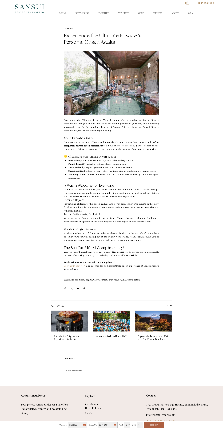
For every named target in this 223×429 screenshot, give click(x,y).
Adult (121, 425)
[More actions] (157, 28)
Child (134, 425)
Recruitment (91, 404)
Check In (63, 425)
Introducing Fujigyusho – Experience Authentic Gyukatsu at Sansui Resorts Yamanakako (68, 338)
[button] (84, 424)
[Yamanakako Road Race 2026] (111, 321)
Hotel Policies (93, 408)
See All (169, 306)
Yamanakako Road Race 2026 (111, 336)
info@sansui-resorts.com (160, 415)
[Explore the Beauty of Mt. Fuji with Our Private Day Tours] (153, 321)
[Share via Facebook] (65, 288)
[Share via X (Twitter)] (71, 288)
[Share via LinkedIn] (77, 288)
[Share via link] (84, 288)
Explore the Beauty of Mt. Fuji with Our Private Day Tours (153, 338)
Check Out (93, 425)
